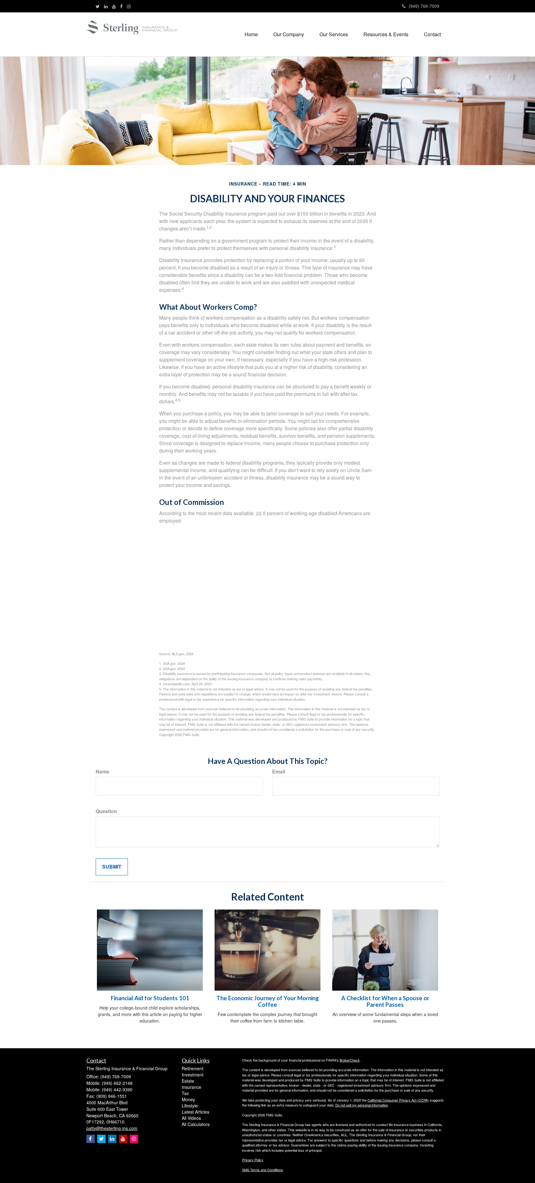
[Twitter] (98, 6)
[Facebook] (121, 6)
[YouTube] (114, 6)
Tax (185, 1093)
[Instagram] (129, 6)
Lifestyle (190, 1105)
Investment (192, 1074)
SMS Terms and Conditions (262, 1169)
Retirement (192, 1068)
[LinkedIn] (106, 6)
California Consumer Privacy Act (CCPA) (398, 1100)
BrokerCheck (350, 1060)
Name (102, 771)
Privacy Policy (252, 1159)
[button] (289, 34)
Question (106, 811)
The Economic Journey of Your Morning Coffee (267, 1001)
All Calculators (196, 1124)
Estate (188, 1081)
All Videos (191, 1118)
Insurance (191, 1087)
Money (188, 1099)
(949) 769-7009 (424, 6)
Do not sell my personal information (361, 1104)
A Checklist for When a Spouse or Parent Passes (385, 1001)
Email (278, 771)
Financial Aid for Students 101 (150, 998)
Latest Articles (195, 1112)
